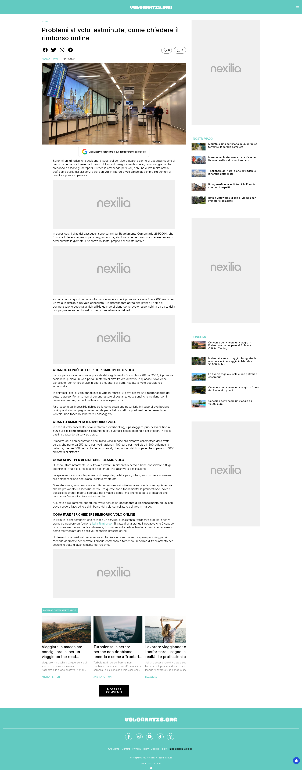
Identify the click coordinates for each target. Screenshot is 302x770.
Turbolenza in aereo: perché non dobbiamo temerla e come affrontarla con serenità (117, 652)
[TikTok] (158, 734)
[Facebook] (126, 734)
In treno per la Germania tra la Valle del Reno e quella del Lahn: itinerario (232, 159)
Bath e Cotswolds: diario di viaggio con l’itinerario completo (232, 199)
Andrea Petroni (50, 58)
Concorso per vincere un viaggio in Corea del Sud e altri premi (233, 389)
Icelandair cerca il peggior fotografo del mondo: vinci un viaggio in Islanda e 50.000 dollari (232, 361)
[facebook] (45, 52)
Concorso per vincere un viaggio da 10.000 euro (230, 402)
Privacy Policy (140, 748)
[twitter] (53, 52)
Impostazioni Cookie (180, 748)
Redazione (151, 677)
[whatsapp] (62, 52)
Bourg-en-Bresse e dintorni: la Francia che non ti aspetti (231, 186)
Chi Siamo (114, 748)
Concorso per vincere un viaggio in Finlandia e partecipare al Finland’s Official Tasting (229, 345)
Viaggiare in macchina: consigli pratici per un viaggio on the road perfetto (62, 652)
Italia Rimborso (102, 523)
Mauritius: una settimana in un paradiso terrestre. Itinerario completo (232, 145)
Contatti (126, 748)
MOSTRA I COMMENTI (114, 691)
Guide (45, 21)
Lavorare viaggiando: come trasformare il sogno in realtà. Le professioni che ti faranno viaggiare (169, 652)
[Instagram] (137, 734)
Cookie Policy (159, 748)
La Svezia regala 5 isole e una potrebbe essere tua (232, 375)
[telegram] (70, 52)
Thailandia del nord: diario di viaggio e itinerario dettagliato (232, 172)
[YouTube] (147, 734)
